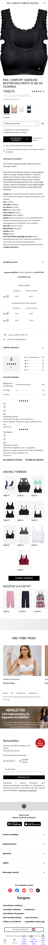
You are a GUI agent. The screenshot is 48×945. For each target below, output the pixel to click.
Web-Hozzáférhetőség (12, 918)
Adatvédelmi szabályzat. (27, 790)
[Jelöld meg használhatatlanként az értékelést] (4, 411)
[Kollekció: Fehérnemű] (22, 660)
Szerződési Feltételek (12, 910)
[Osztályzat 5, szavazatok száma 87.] (36, 91)
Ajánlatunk (7, 853)
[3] (24, 73)
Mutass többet (9, 683)
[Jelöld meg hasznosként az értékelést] (4, 407)
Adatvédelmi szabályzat (13, 906)
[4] (27, 73)
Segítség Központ (9, 844)
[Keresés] (44, 3)
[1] (18, 73)
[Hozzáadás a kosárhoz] (38, 68)
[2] (21, 73)
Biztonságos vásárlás (11, 872)
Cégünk (6, 863)
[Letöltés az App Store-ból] (32, 824)
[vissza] (3, 3)
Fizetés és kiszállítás (10, 834)
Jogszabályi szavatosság (34, 922)
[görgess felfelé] (24, 806)
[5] (29, 73)
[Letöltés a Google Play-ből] (14, 824)
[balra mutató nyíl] (2, 42)
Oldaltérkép (29, 910)
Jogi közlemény (31, 918)
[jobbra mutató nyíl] (45, 42)
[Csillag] (19, 401)
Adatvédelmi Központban (13, 914)
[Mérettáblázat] (42, 123)
